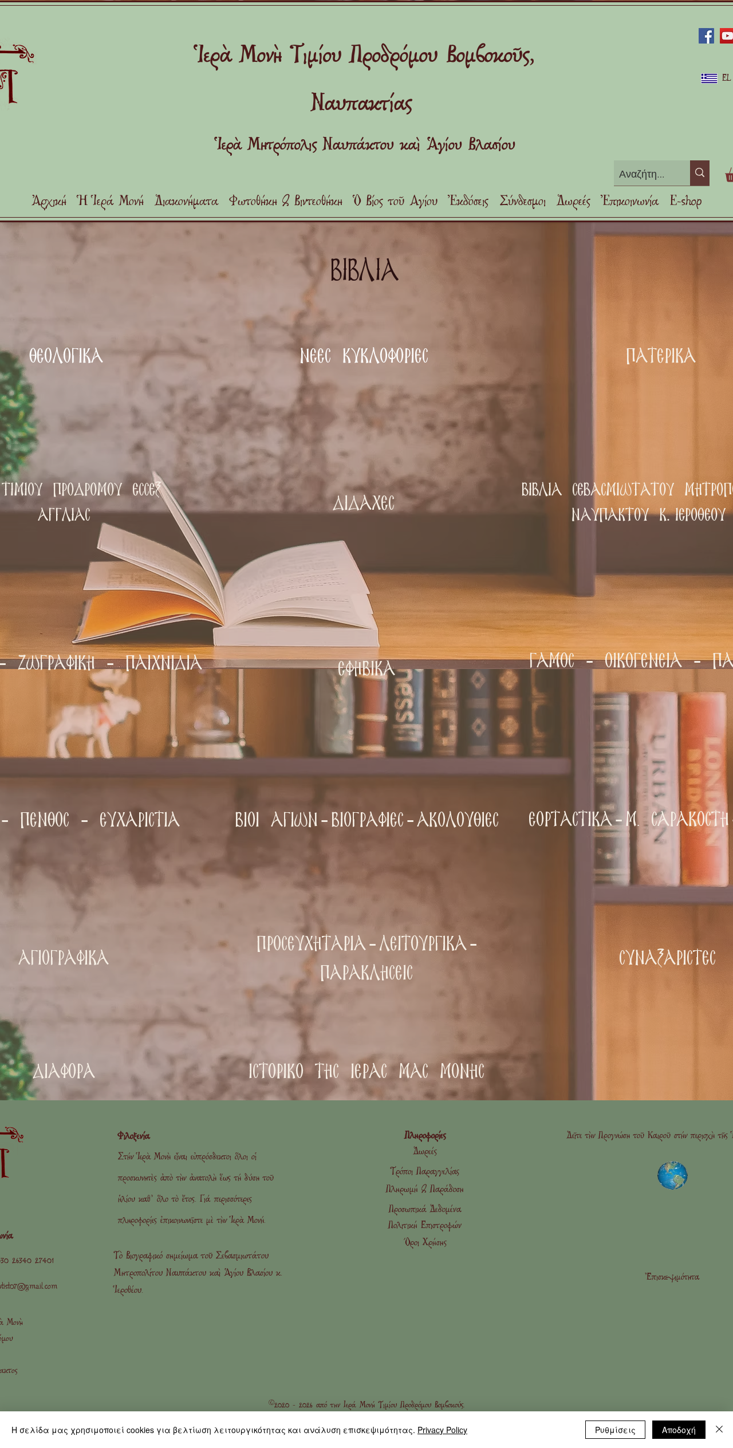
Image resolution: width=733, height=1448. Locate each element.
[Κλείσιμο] (719, 1430)
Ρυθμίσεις (615, 1429)
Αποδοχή (679, 1429)
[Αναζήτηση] (700, 173)
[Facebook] (706, 36)
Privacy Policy (442, 1429)
